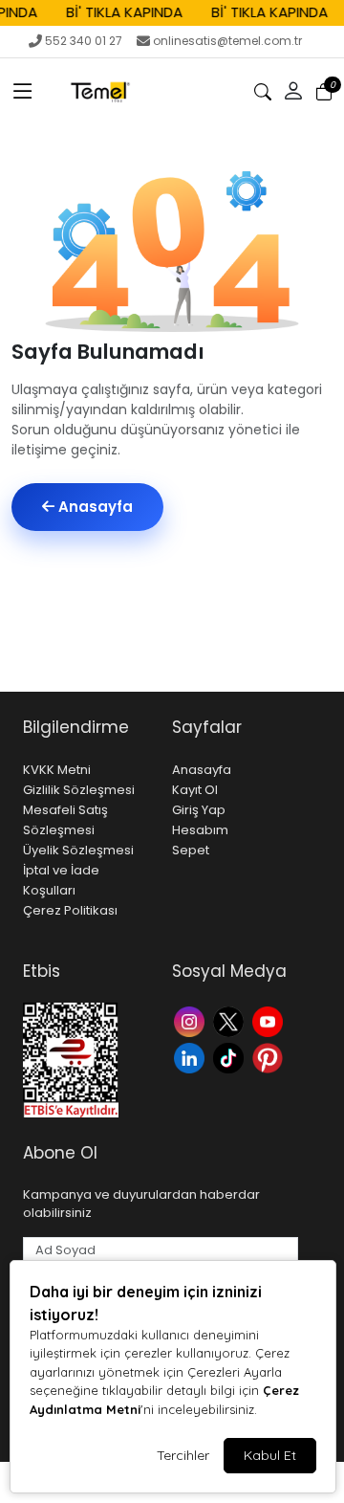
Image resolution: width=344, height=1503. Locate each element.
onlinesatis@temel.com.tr (227, 41)
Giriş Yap (199, 810)
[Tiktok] (230, 1056)
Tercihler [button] (183, 1455)
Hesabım (200, 830)
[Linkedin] (191, 1056)
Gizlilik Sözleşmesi (79, 790)
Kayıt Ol (195, 790)
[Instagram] (191, 1020)
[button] (23, 92)
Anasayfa (93, 507)
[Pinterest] (270, 1056)
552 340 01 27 (83, 41)
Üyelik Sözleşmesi (78, 850)
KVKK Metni (57, 770)
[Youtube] (270, 1020)
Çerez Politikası (70, 910)
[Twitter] (230, 1020)
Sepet (190, 850)
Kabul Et (270, 1455)
